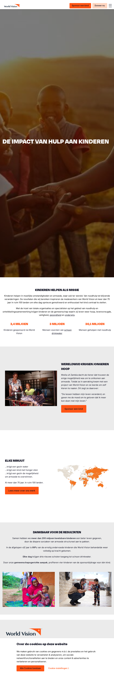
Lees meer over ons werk (21, 490)
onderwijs (70, 315)
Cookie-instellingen (57, 668)
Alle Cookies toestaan (30, 668)
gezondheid (55, 315)
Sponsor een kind (74, 408)
